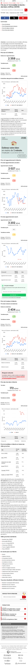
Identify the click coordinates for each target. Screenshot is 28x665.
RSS (13, 648)
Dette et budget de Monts (8, 567)
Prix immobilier (12, 3)
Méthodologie (24, 76)
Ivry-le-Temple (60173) (8, 543)
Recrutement (4, 647)
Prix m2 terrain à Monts (8, 30)
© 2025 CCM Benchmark (17, 649)
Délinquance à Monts (7, 563)
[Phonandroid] (20, 663)
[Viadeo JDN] (20, 661)
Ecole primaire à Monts (8, 573)
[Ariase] (7, 663)
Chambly (3, 470)
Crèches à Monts (6, 575)
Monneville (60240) (7, 541)
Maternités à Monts (7, 577)
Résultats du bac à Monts (8, 584)
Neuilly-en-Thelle (5, 474)
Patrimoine (5, 3)
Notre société (16, 645)
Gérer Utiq (3, 648)
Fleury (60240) (6, 548)
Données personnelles (12, 647)
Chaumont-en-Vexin (14, 12)
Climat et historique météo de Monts (11, 569)
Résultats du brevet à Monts (9, 586)
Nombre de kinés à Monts (8, 560)
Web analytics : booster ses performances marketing (9, 614)
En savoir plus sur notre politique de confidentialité (11, 297)
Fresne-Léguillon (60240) (8, 547)
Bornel (21, 12)
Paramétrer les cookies (21, 647)
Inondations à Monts (7, 562)
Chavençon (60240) (7, 545)
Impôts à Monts (6, 565)
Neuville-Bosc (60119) (7, 539)
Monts (3, 554)
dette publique (4, 518)
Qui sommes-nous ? (5, 645)
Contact (25, 645)
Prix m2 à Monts (6, 24)
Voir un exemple (23, 599)
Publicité (21, 645)
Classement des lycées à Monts (10, 571)
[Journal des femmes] (7, 655)
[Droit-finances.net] (20, 658)
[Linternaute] (7, 658)
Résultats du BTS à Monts (8, 588)
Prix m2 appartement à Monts (9, 26)
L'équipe (11, 645)
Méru (7, 12)
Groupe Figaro (9, 649)
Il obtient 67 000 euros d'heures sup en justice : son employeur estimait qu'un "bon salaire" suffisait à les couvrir (13, 637)
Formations (6, 605)
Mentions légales (23, 648)
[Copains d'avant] (7, 661)
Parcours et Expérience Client (9, 619)
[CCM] (20, 655)
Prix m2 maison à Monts (8, 28)
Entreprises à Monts (7, 558)
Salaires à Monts (6, 556)
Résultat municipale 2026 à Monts (10, 582)
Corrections (17, 648)
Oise (18, 3)
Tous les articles (9, 648)
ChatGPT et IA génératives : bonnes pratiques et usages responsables (11, 609)
